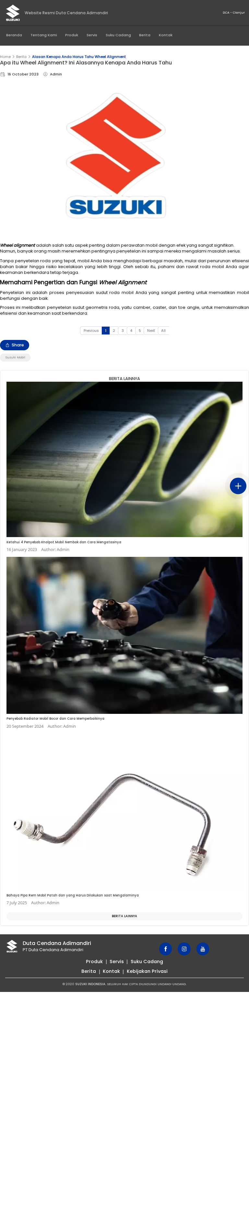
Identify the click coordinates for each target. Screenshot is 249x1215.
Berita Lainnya (124, 916)
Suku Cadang (118, 35)
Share (18, 345)
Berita (144, 35)
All (163, 330)
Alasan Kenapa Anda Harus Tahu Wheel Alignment (79, 56)
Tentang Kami (43, 35)
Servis (92, 35)
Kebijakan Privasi (147, 971)
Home (5, 56)
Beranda (14, 35)
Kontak (165, 35)
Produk (71, 35)
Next (151, 330)
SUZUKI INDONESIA (90, 984)
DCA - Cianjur (234, 12)
